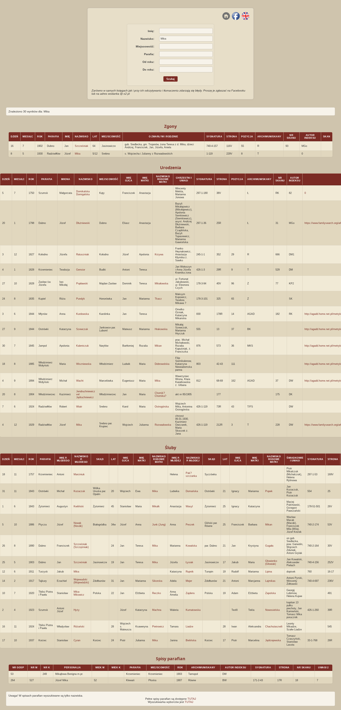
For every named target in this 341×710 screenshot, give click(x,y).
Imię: (151, 31)
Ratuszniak (82, 254)
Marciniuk (79, 474)
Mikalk (156, 506)
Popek (269, 491)
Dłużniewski (83, 223)
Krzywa (159, 254)
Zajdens (190, 593)
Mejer (189, 580)
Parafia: (149, 54)
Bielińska (191, 640)
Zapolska (270, 593)
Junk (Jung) (159, 524)
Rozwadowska (163, 424)
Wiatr (79, 406)
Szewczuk (82, 329)
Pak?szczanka (191, 474)
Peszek (190, 524)
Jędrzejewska (273, 640)
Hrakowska (161, 329)
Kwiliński (79, 506)
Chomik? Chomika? (160, 394)
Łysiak (189, 562)
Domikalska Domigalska (83, 193)
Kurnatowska (193, 609)
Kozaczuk (79, 491)
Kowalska (191, 545)
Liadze (189, 626)
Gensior (80, 269)
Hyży (77, 609)
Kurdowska (82, 313)
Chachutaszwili (273, 626)
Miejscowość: (145, 46)
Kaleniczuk (82, 345)
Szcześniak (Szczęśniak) (81, 546)
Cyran (77, 640)
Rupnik (190, 571)
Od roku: (148, 61)
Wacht (79, 380)
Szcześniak (81, 145)
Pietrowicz (158, 626)
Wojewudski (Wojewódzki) (81, 581)
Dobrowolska (162, 363)
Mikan (158, 345)
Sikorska (157, 580)
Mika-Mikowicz (79, 593)
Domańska (192, 491)
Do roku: (148, 69)
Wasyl (189, 506)
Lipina (268, 571)
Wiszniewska (83, 363)
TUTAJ (191, 698)
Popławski (82, 283)
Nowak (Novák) (78, 524)
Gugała (269, 545)
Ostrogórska (162, 406)
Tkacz (158, 298)
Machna (156, 609)
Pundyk (80, 298)
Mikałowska (161, 283)
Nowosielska (272, 609)
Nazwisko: (147, 38)
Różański (79, 626)
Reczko (156, 593)
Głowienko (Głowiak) (271, 562)
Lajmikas (270, 580)
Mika (77, 153)
